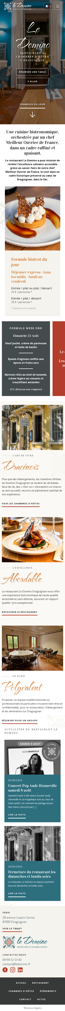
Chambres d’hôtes (21, 991)
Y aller (33, 81)
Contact (25, 999)
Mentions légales (32, 1008)
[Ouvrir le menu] (57, 6)
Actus (41, 999)
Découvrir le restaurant (20, 612)
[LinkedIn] (20, 969)
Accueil (21, 982)
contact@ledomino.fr (16, 964)
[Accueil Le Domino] (19, 6)
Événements (48, 991)
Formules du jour (32, 104)
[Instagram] (12, 969)
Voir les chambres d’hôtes (21, 503)
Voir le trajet (12, 928)
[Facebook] (5, 969)
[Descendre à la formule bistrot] (32, 114)
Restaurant (40, 982)
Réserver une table (32, 71)
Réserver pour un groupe (20, 720)
